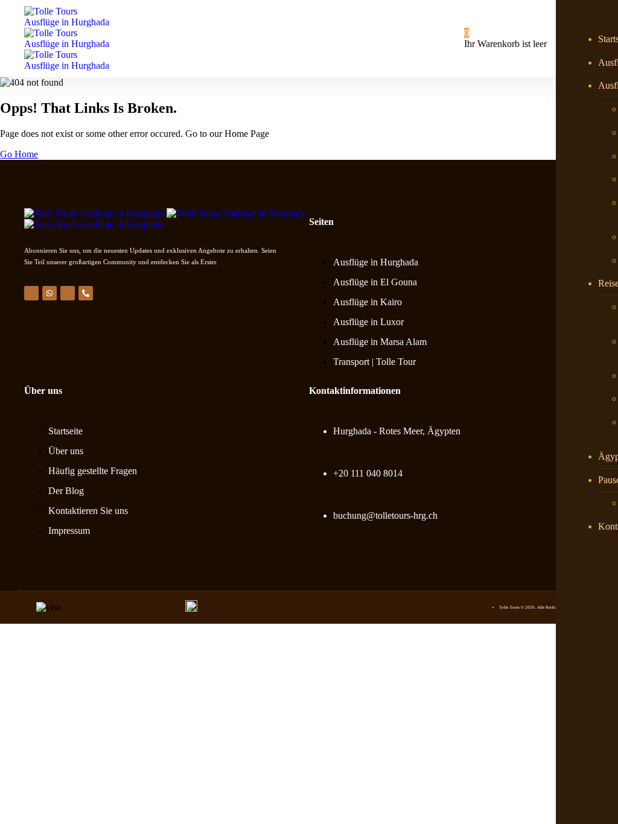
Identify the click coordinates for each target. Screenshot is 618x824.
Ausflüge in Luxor (368, 322)
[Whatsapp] (49, 293)
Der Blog (66, 491)
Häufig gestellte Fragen (92, 471)
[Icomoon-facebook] (31, 293)
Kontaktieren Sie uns (88, 510)
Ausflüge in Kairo (367, 302)
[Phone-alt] (85, 293)
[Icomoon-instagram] (67, 293)
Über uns (65, 451)
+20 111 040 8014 (368, 473)
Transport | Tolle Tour (374, 362)
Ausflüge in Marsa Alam (380, 342)
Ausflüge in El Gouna (375, 282)
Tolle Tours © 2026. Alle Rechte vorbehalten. (540, 607)
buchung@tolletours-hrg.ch (385, 515)
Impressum (69, 530)
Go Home (19, 154)
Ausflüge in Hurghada (375, 262)
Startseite (65, 431)
